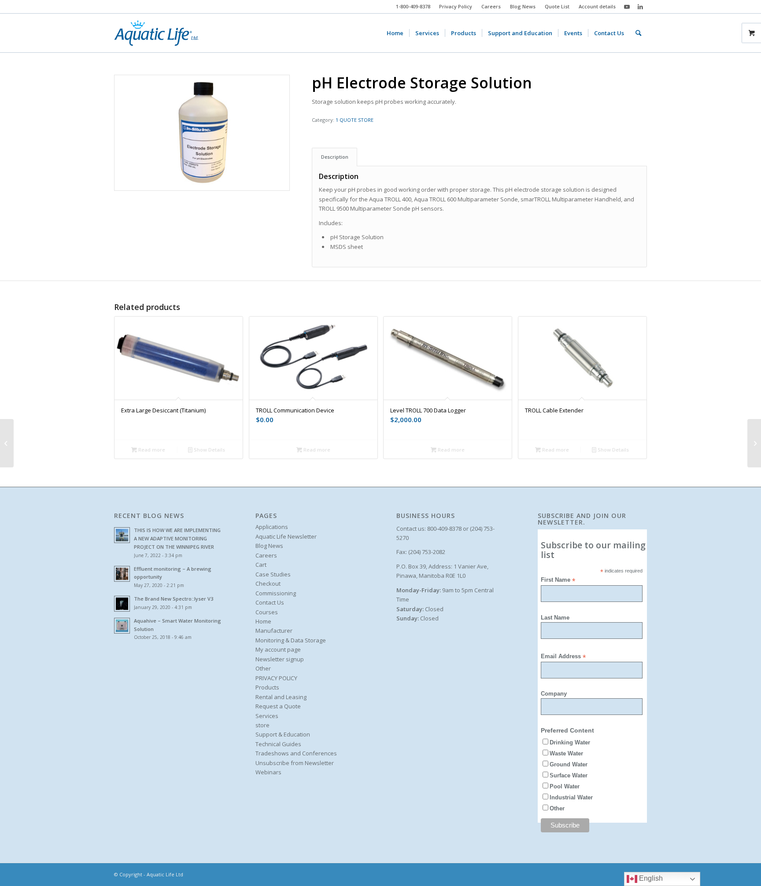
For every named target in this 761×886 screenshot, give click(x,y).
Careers (491, 6)
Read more (151, 449)
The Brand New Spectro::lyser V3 (173, 598)
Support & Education (282, 734)
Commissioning (275, 593)
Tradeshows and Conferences (296, 753)
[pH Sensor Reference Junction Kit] (7, 443)
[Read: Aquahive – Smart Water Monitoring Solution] (122, 626)
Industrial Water (571, 797)
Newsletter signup (279, 659)
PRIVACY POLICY (276, 678)
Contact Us (269, 602)
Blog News (523, 6)
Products (267, 687)
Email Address (563, 656)
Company (554, 693)
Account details (597, 6)
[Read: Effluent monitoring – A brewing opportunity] (122, 574)
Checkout (268, 583)
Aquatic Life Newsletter (286, 536)
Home (263, 621)
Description (334, 156)
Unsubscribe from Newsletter (294, 763)
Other (263, 668)
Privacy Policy (455, 6)
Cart (260, 565)
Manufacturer (273, 630)
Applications (271, 527)
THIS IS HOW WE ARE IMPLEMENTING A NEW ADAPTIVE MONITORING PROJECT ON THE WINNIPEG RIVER (177, 538)
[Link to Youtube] (627, 6)
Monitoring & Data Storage (290, 640)
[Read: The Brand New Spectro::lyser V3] (122, 604)
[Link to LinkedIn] (640, 6)
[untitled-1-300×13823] (156, 33)
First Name (558, 580)
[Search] (638, 33)
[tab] (334, 157)
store (262, 725)
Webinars (268, 772)
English (650, 878)
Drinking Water (570, 742)
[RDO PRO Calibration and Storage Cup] (754, 443)
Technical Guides (278, 744)
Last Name (555, 617)
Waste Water (566, 753)
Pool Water (565, 786)
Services (266, 716)
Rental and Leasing (281, 697)
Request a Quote (278, 706)
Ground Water (568, 764)
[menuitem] (456, 6)
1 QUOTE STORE (354, 120)
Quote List (557, 6)
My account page (278, 649)
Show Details (208, 449)
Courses (266, 612)
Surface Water (568, 775)
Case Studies (273, 574)
